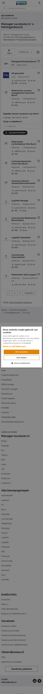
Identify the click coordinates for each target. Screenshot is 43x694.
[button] (21, 347)
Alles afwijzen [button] (21, 358)
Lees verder (36, 343)
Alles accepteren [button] (21, 352)
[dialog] (21, 346)
